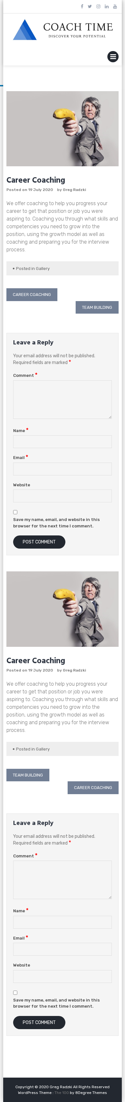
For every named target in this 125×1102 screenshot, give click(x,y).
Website (21, 484)
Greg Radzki (74, 189)
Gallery (43, 268)
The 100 (62, 1092)
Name (21, 431)
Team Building (97, 307)
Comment (25, 375)
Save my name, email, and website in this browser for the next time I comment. (56, 522)
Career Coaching (32, 294)
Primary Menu (113, 58)
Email (20, 458)
